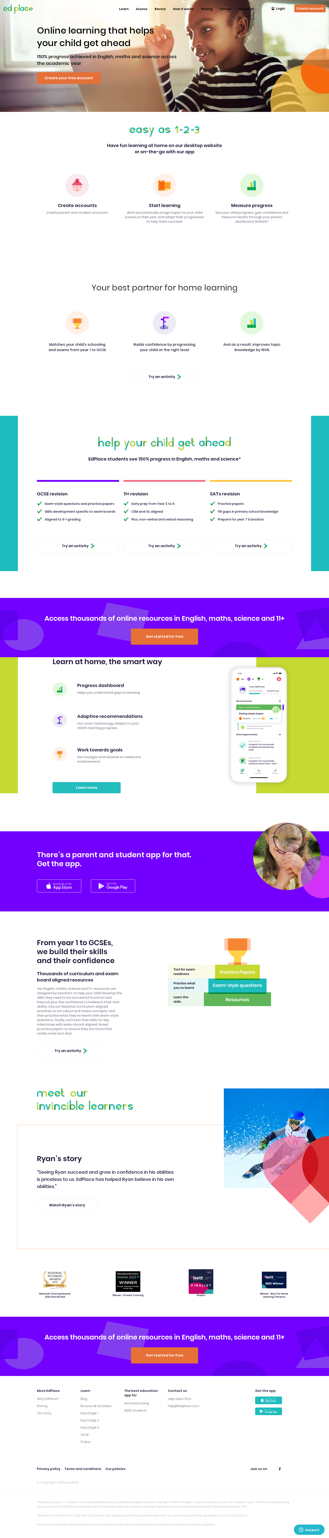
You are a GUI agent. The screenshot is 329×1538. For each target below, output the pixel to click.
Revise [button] (160, 9)
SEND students (135, 1410)
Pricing (207, 9)
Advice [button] (225, 9)
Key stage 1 (89, 1413)
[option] (106, 1183)
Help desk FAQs (179, 1399)
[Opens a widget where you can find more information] (309, 1530)
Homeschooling (136, 1403)
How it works (183, 9)
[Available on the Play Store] (273, 1413)
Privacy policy (48, 1469)
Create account (310, 8)
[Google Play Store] (113, 885)
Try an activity (161, 376)
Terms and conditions (82, 1469)
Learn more (86, 787)
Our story (44, 1413)
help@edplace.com (183, 1406)
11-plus (85, 1442)
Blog (84, 1399)
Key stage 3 (90, 1427)
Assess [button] (141, 9)
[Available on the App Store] (273, 1402)
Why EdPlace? (48, 1399)
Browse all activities (96, 1406)
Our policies (115, 1469)
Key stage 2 (90, 1420)
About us (246, 9)
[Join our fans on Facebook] (279, 1468)
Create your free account (69, 78)
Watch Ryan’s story (67, 1205)
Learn (124, 9)
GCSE (85, 1434)
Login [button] (280, 8)
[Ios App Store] (59, 885)
